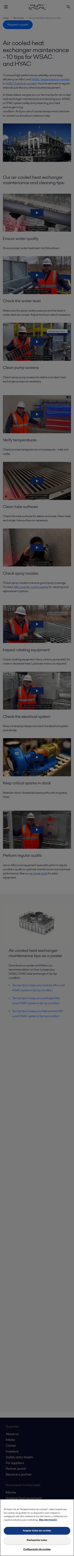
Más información (48, 1519)
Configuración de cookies (37, 1549)
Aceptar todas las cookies (37, 1530)
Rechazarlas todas (37, 1540)
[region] (37, 1527)
